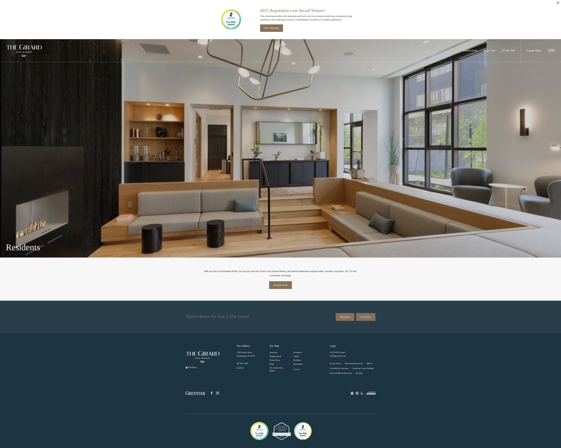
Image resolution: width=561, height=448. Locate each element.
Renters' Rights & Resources (341, 373)
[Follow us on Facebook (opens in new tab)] (212, 393)
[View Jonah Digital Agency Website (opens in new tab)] (370, 393)
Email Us (240, 368)
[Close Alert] (558, 3)
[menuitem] (279, 352)
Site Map (359, 373)
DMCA (369, 363)
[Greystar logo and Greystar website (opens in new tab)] (195, 393)
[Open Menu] (551, 50)
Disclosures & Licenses (354, 363)
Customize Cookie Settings (363, 368)
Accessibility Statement (339, 368)
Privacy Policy (335, 363)
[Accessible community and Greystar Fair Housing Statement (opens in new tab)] (362, 393)
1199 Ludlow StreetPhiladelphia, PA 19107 (246, 354)
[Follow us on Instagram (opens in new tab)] (217, 393)
